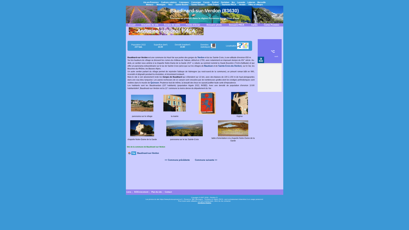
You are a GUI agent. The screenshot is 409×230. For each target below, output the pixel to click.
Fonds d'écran (193, 25)
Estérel (215, 2)
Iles (233, 2)
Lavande (241, 2)
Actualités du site (149, 25)
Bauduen (208, 66)
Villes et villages (255, 5)
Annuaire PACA (236, 25)
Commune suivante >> (206, 160)
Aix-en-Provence (151, 2)
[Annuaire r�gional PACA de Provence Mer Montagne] (166, 34)
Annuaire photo (214, 25)
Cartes (254, 25)
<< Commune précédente (177, 160)
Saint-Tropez (213, 5)
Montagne (161, 5)
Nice (170, 5)
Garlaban (225, 2)
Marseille (261, 2)
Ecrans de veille (172, 25)
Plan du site (156, 192)
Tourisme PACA (229, 5)
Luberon (251, 2)
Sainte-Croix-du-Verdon (229, 66)
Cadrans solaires (169, 2)
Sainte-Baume (181, 5)
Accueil (131, 25)
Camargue (196, 2)
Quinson (154, 82)
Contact (168, 192)
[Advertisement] (191, 172)
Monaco (149, 5)
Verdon (242, 5)
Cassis (206, 2)
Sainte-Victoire (198, 5)
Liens (128, 192)
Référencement (141, 192)
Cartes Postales (271, 25)
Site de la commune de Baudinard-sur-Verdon (146, 147)
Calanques (184, 2)
